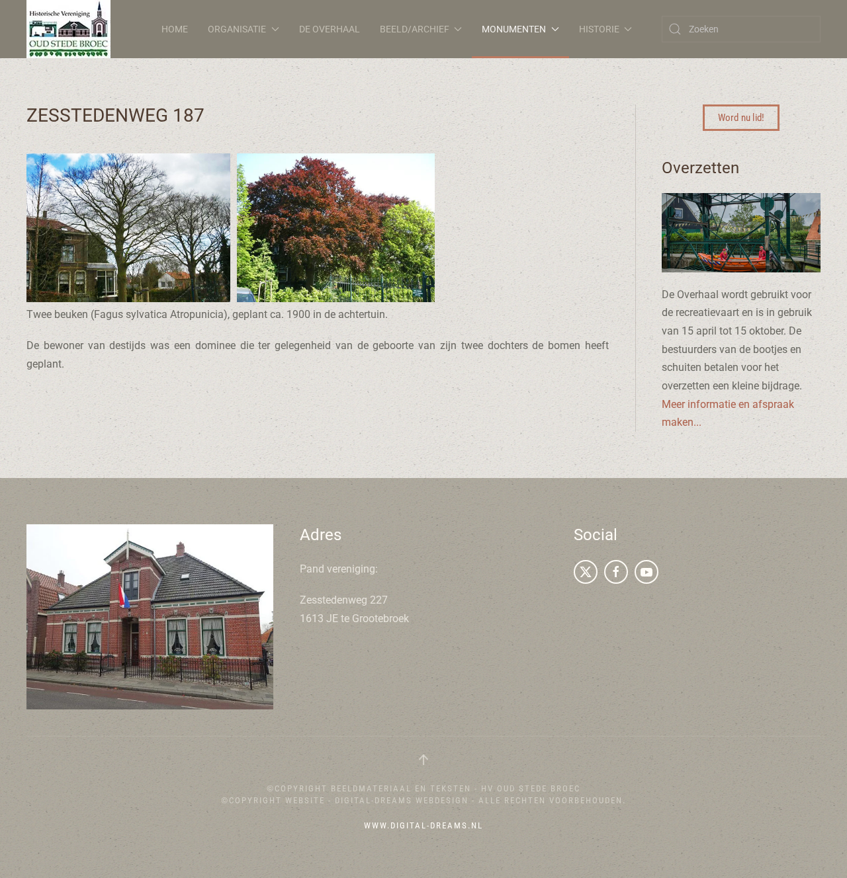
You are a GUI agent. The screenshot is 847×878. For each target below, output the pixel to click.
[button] (423, 760)
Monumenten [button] (514, 29)
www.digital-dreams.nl (423, 825)
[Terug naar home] (68, 29)
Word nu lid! (741, 118)
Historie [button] (599, 29)
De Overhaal (329, 29)
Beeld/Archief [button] (414, 29)
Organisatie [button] (237, 29)
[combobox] (741, 29)
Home (174, 29)
